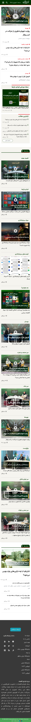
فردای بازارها (25, 189)
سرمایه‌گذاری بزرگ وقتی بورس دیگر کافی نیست (16, 471)
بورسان (26, 73)
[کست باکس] (13, 650)
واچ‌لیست (25, 448)
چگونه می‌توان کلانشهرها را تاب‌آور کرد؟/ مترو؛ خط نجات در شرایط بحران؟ (17, 63)
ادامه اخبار (7, 140)
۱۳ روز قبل (3, 504)
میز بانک (26, 386)
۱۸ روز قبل (3, 538)
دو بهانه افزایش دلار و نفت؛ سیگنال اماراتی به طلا (16, 212)
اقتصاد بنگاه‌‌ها (25, 44)
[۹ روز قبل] (15, 201)
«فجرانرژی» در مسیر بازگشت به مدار (21, 583)
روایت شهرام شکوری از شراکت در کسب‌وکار (17, 33)
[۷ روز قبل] (15, 97)
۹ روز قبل (3, 214)
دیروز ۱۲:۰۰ (5, 42)
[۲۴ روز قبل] (15, 364)
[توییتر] (9, 646)
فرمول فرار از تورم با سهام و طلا (20, 76)
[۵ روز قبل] (15, 232)
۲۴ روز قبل (3, 380)
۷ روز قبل (3, 183)
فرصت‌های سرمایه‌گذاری (21, 254)
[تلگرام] (13, 642)
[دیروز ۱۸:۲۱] (15, 558)
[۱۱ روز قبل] (15, 299)
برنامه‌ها (26, 151)
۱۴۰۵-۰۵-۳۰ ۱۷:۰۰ (6, 110)
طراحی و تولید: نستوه (15, 720)
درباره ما (27, 636)
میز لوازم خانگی (24, 479)
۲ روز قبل (3, 69)
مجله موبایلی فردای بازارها (20, 87)
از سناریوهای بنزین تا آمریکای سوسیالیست (18, 181)
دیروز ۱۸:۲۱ (3, 54)
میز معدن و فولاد (23, 510)
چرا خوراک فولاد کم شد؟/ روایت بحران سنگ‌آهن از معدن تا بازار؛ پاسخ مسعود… (16, 534)
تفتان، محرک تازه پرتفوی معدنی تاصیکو (17, 131)
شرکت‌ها (26, 546)
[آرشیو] (5, 650)
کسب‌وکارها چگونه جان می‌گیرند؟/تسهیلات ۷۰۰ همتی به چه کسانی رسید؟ (16, 376)
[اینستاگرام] (13, 646)
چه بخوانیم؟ (24, 288)
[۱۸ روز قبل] (15, 521)
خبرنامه (27, 646)
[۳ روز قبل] (15, 333)
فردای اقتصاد (15, 2)
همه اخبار (27, 642)
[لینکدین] (9, 642)
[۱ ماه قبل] (15, 397)
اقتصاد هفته (24, 158)
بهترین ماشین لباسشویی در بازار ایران (19, 502)
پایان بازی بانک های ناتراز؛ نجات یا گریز (19, 409)
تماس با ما (26, 639)
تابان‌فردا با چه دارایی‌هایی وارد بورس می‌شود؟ (18, 49)
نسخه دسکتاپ (15, 630)
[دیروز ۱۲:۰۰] (15, 16)
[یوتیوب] (5, 642)
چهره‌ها (26, 28)
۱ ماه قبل (3, 411)
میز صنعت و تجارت (22, 353)
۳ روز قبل (3, 83)
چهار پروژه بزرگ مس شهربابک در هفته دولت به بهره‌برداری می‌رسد (18, 597)
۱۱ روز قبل (3, 316)
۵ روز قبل (3, 248)
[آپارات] (5, 646)
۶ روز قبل (3, 282)
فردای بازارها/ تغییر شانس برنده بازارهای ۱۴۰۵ (16, 108)
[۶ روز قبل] (15, 265)
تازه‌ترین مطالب (23, 116)
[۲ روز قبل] (15, 459)
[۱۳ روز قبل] (15, 490)
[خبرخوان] (9, 650)
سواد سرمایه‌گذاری (23, 220)
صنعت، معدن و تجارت (23, 59)
